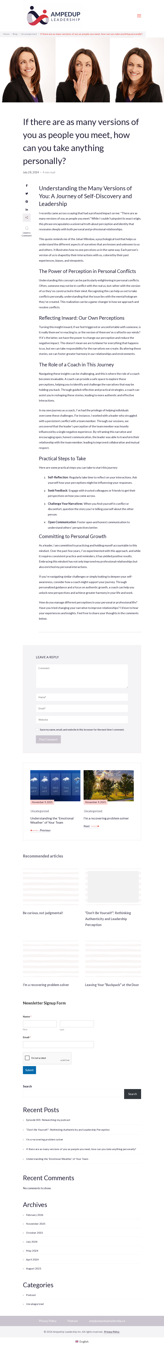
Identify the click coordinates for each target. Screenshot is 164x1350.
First (25, 1029)
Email (27, 1037)
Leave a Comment (27, 234)
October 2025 (34, 1232)
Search (27, 1086)
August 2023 (33, 1268)
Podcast (31, 1294)
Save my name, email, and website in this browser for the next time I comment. (82, 729)
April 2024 (32, 1259)
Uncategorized (35, 1303)
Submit (29, 1070)
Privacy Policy (47, 1321)
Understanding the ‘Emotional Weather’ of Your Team (57, 1158)
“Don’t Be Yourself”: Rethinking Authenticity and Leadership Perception (108, 919)
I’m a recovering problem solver (46, 985)
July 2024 (31, 1241)
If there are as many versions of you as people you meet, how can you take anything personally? (81, 1149)
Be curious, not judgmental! (43, 913)
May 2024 (32, 1250)
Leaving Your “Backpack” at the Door (112, 985)
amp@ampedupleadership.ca (107, 1321)
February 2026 (34, 1214)
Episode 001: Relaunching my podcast (48, 1119)
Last (62, 1029)
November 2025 (35, 1223)
